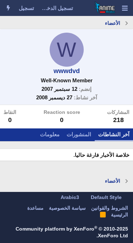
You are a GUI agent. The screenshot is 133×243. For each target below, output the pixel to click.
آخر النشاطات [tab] (113, 134)
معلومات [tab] (50, 134)
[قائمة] (125, 8)
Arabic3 (71, 197)
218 (118, 119)
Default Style (107, 197)
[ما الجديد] (8, 8)
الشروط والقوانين (109, 208)
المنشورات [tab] (79, 134)
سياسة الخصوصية (67, 208)
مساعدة (35, 208)
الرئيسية (119, 214)
